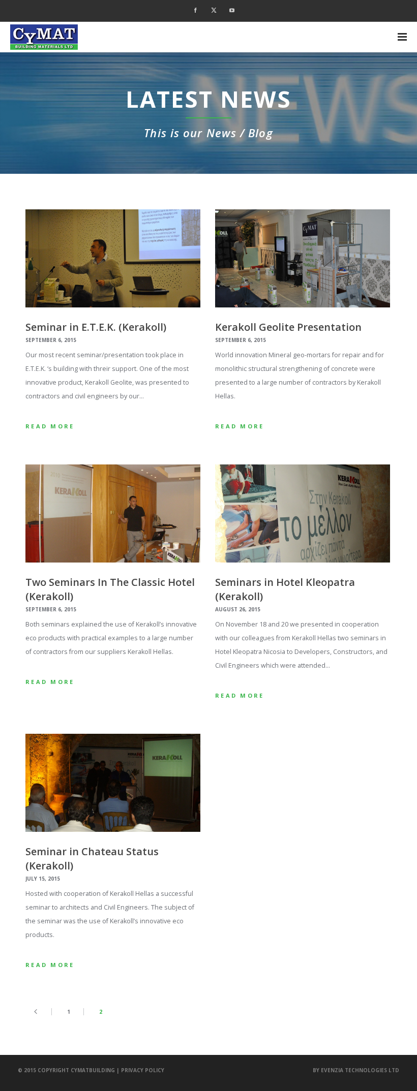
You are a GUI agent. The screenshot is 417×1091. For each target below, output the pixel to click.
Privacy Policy (142, 1070)
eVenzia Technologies (354, 1070)
